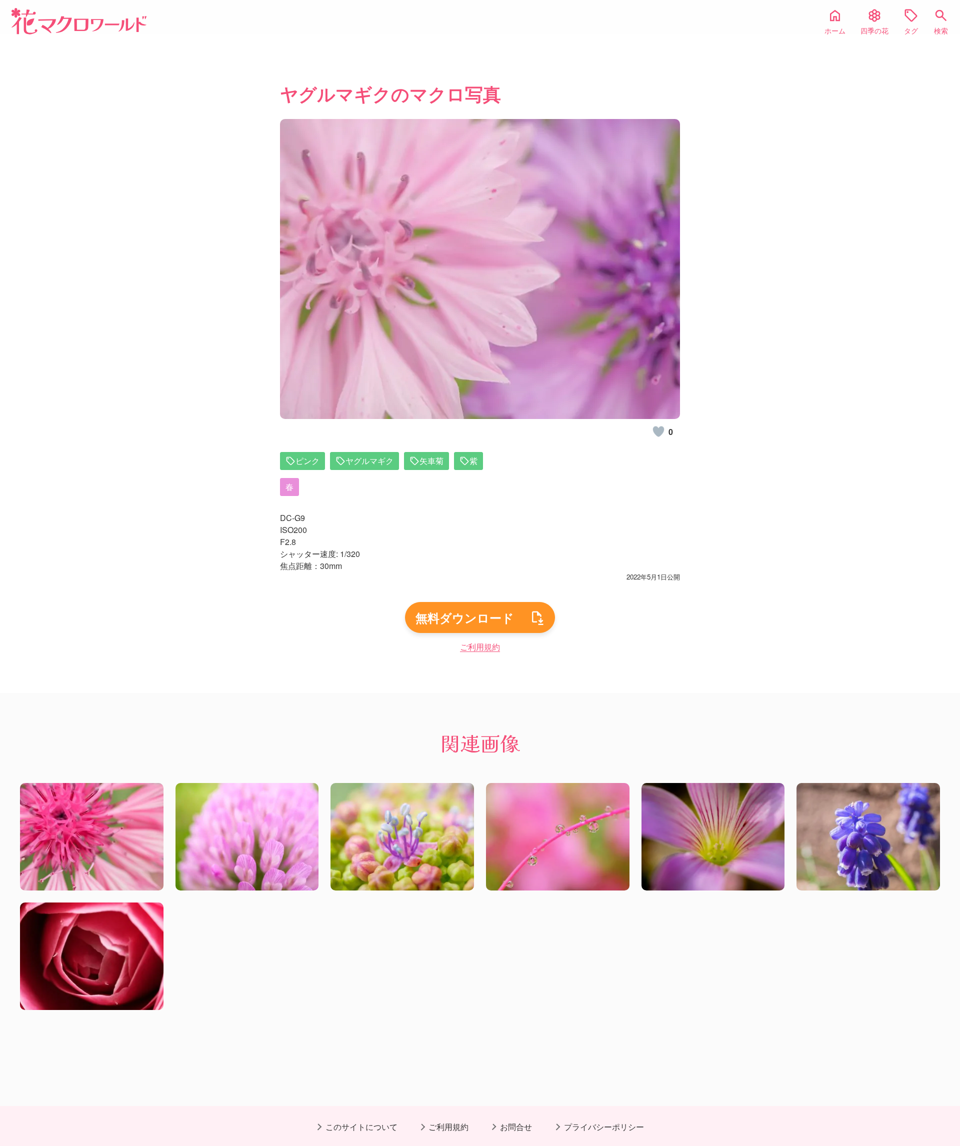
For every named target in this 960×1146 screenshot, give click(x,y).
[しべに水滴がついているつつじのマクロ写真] (558, 836)
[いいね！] (658, 432)
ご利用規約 (480, 646)
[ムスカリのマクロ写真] (868, 836)
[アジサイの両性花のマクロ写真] (402, 836)
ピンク (308, 460)
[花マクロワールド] (79, 21)
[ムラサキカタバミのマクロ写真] (713, 836)
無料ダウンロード (465, 617)
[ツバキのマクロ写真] (92, 956)
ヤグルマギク (370, 460)
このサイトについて (362, 1126)
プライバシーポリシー (604, 1126)
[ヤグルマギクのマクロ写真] (92, 836)
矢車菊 (432, 460)
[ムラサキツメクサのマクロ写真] (247, 836)
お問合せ (516, 1126)
